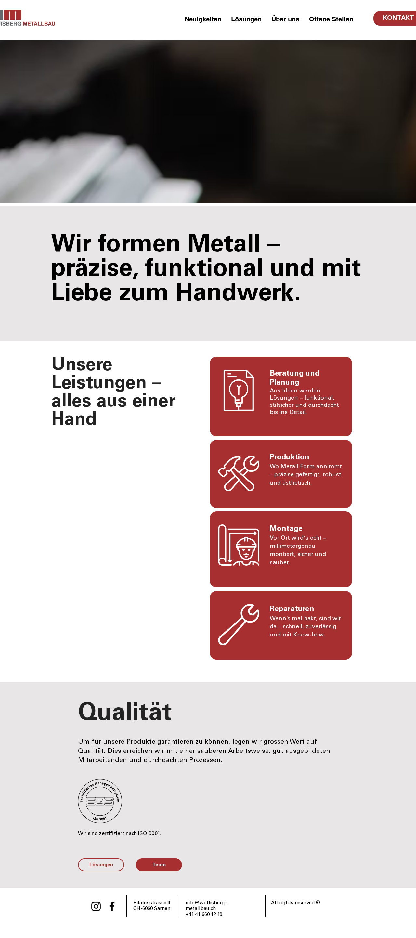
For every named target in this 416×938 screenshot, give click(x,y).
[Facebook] (112, 906)
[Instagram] (96, 906)
